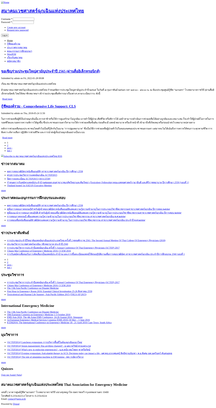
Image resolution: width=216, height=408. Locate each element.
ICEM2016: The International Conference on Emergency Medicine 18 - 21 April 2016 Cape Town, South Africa (59, 322)
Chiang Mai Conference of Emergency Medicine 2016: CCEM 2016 (39, 251)
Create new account (16, 27)
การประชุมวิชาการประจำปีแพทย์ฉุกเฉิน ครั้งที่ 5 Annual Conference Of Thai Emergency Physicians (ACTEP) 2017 (63, 248)
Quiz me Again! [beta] (11, 375)
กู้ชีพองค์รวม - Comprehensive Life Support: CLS (38, 106)
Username (6, 19)
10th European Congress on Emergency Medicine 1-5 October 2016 (38, 314)
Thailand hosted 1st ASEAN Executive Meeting (29, 185)
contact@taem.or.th (17, 399)
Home (10, 40)
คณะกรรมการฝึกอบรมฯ (19, 51)
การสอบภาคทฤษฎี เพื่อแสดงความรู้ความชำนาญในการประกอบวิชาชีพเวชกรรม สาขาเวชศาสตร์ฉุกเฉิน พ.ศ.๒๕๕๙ (66, 216)
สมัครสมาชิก (14, 61)
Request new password (18, 30)
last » (9, 150)
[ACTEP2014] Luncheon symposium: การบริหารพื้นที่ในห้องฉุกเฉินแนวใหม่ (44, 342)
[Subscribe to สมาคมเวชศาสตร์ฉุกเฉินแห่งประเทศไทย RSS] (31, 156)
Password (6, 22)
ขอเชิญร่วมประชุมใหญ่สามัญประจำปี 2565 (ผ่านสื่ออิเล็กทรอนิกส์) (50, 71)
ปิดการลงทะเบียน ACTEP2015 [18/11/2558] (28, 179)
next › (9, 148)
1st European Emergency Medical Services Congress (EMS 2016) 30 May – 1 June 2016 (48, 320)
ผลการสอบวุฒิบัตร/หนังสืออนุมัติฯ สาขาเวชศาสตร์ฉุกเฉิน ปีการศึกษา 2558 (45, 171)
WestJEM (11, 54)
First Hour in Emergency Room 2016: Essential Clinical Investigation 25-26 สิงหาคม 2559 (49, 291)
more (3, 190)
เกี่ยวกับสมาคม (14, 57)
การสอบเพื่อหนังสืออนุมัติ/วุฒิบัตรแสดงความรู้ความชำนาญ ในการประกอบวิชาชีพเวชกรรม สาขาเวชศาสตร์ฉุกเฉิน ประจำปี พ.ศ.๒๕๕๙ (76, 220)
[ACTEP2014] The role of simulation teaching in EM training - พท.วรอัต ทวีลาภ (45, 357)
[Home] (5, 2)
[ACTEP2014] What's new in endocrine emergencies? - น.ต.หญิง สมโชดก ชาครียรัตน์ (48, 349)
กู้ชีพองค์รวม (13, 44)
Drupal (16, 404)
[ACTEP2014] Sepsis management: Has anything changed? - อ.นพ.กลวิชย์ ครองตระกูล (49, 346)
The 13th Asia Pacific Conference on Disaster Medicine (33, 288)
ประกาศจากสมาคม (17, 47)
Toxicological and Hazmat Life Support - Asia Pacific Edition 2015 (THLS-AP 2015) (46, 294)
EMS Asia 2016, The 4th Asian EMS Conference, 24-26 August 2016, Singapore (45, 317)
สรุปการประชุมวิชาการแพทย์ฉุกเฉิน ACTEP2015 (32, 175)
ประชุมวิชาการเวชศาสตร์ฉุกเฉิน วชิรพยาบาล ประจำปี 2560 (37, 244)
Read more (7, 99)
